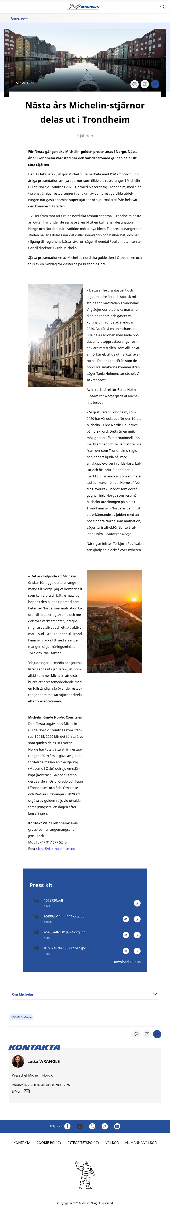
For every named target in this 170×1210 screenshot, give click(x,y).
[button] (162, 6)
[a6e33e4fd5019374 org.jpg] (137, 935)
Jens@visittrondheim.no (56, 848)
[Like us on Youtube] (117, 1126)
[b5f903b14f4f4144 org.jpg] (137, 919)
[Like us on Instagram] (105, 1126)
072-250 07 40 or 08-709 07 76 (47, 1085)
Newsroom (19, 18)
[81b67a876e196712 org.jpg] (137, 951)
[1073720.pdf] (137, 903)
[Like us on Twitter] (92, 1126)
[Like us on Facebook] (67, 1126)
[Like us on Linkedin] (80, 1126)
